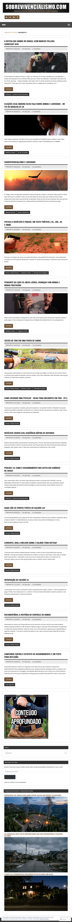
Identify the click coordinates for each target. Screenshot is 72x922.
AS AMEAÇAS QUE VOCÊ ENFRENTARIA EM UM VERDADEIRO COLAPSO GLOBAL (33, 835)
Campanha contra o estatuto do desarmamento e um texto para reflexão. (32, 656)
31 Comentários (36, 512)
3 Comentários (36, 402)
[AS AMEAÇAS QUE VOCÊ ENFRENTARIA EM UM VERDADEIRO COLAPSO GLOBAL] (36, 872)
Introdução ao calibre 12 (16, 579)
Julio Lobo (27, 48)
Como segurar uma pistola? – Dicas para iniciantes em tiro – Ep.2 (35, 398)
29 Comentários (36, 547)
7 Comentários (36, 111)
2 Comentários (36, 48)
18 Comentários (36, 437)
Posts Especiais (10, 684)
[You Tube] (6, 17)
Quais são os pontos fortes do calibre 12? (24, 507)
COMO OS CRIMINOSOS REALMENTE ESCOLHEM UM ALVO (28, 874)
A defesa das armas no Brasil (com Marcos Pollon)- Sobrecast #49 (29, 43)
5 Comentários (36, 290)
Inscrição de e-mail (11, 762)
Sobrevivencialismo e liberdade (19, 162)
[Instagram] (17, 17)
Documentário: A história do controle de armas (27, 614)
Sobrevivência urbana (39, 388)
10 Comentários (36, 345)
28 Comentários (36, 619)
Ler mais (9, 89)
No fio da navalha (23, 152)
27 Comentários (36, 661)
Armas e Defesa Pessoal (12, 273)
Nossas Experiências (23, 212)
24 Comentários (36, 166)
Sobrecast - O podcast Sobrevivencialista (17, 94)
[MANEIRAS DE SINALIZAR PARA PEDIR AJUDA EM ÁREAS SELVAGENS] (36, 831)
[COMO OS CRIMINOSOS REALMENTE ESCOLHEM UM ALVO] (36, 910)
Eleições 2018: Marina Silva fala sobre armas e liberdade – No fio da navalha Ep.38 (34, 105)
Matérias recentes (10, 152)
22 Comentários (36, 229)
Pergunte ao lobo (22, 331)
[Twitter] (10, 17)
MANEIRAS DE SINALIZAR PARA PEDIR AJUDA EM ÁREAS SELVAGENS (32, 795)
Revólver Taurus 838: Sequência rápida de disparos (29, 433)
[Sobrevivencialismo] (36, 12)
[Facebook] (14, 17)
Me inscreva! (10, 777)
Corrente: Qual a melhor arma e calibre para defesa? (30, 542)
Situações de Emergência (41, 273)
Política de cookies (44, 919)
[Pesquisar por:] (36, 753)
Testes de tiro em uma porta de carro (22, 340)
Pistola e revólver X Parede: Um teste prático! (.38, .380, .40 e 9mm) (33, 223)
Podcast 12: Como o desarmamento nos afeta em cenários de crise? (32, 469)
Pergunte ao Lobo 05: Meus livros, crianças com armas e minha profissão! (32, 284)
